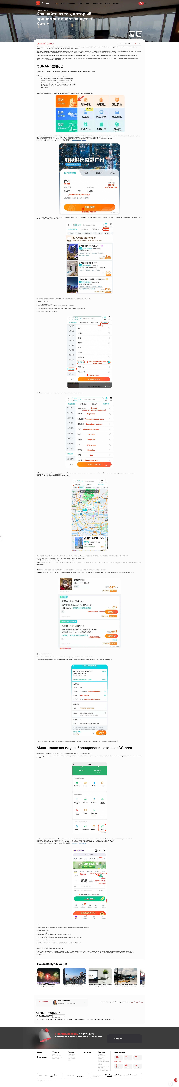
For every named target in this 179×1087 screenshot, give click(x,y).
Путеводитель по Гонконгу (103, 1065)
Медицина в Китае (71, 1058)
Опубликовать (56, 1017)
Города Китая (100, 1054)
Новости (107, 3)
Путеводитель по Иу (102, 1068)
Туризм (87, 3)
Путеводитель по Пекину (103, 1070)
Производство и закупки (57, 1055)
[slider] (135, 43)
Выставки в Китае (101, 1060)
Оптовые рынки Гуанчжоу (103, 1061)
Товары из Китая (97, 3)
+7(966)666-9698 (54, 1075)
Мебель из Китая (71, 1057)
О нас (62, 3)
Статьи (80, 3)
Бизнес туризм (55, 1054)
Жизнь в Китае (41, 43)
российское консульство (79, 140)
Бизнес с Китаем (71, 1054)
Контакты (116, 3)
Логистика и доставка (56, 1057)
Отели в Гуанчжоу (102, 1055)
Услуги (55, 1052)
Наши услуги (71, 3)
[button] (36, 974)
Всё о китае (100, 1067)
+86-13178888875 (80, 1075)
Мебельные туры (56, 1058)
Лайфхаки (50, 43)
